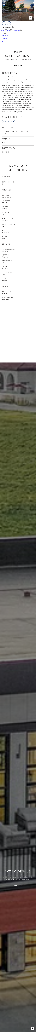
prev (4, 23)
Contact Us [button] (18, 885)
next (9, 23)
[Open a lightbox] (30, 18)
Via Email (5, 42)
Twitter (4, 38)
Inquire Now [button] (18, 65)
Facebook (5, 35)
